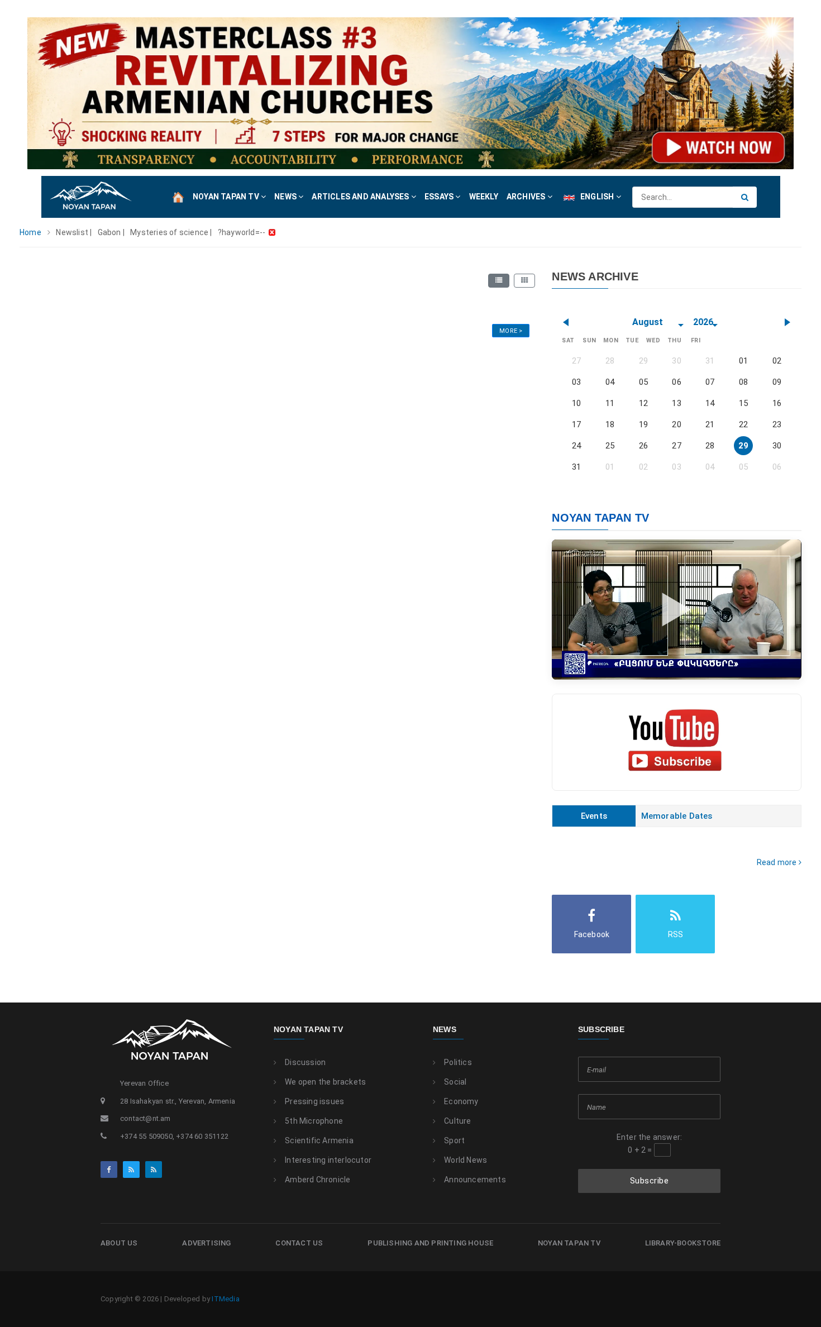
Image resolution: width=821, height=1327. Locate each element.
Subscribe (649, 1181)
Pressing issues (314, 1101)
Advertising (206, 1243)
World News (465, 1160)
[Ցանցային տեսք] (524, 280)
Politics (458, 1062)
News (444, 1029)
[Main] (178, 196)
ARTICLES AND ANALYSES (361, 196)
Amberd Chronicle (317, 1179)
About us (119, 1243)
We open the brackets (325, 1081)
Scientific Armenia (319, 1140)
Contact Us (299, 1243)
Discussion (305, 1062)
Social (455, 1081)
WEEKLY (483, 196)
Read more (778, 862)
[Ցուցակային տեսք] (498, 280)
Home (30, 232)
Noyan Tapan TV (308, 1029)
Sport (454, 1140)
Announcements (475, 1179)
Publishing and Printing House (430, 1243)
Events (594, 816)
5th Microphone (314, 1120)
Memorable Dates (677, 816)
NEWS (286, 196)
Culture (457, 1120)
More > (510, 331)
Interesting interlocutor (328, 1160)
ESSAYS (439, 196)
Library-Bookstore (682, 1243)
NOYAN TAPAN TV (227, 196)
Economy (461, 1101)
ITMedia (225, 1299)
